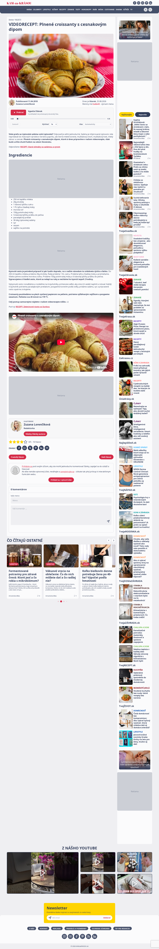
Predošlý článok (17, 457)
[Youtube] (138, 3)
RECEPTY (62, 10)
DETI (136, 494)
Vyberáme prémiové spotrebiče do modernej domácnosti (140, 677)
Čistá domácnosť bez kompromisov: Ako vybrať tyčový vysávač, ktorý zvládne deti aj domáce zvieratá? (142, 720)
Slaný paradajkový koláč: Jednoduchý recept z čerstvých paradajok (142, 348)
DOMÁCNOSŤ (140, 536)
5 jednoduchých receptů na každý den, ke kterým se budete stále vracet (142, 388)
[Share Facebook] (19, 448)
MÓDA (100, 10)
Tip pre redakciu (122, 928)
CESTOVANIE (109, 10)
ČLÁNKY (137, 403)
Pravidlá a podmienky (76, 928)
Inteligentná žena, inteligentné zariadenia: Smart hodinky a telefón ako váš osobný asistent (142, 431)
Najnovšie (143, 115)
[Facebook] (134, 3)
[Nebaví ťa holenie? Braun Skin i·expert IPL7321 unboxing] (98, 884)
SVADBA (119, 10)
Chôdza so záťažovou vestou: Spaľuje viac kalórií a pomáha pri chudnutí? (141, 186)
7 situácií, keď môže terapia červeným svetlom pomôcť (141, 286)
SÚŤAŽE (126, 10)
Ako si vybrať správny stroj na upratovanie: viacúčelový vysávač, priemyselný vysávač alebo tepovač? (141, 568)
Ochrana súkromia (101, 928)
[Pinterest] (146, 3)
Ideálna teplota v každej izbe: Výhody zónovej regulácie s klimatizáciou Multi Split (141, 655)
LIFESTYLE (47, 10)
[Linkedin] (150, 3)
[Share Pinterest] (35, 448)
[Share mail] (47, 448)
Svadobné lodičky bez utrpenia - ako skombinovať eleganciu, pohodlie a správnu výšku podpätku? (142, 245)
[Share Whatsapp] (24, 448)
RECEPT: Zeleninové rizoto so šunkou (33, 306)
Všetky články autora (35, 434)
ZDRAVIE (71, 10)
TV (131, 10)
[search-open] (150, 10)
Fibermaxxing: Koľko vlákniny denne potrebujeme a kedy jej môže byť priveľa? (142, 219)
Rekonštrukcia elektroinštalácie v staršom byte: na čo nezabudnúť (141, 596)
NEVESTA (138, 235)
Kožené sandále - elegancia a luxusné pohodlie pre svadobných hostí (142, 264)
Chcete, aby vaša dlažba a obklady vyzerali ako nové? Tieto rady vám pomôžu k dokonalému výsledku (141, 546)
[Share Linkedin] (41, 448)
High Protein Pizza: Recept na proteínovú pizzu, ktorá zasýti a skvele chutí (142, 329)
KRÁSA (29, 10)
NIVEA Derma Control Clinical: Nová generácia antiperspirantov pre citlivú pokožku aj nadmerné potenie (141, 477)
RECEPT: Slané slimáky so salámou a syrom (40, 147)
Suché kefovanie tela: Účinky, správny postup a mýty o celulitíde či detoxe (142, 202)
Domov (11, 19)
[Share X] (30, 448)
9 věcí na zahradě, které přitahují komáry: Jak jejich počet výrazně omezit (142, 370)
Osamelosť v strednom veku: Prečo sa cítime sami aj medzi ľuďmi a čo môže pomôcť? (141, 168)
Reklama (57, 928)
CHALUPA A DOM (141, 627)
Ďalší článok (106, 457)
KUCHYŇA (138, 670)
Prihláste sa (27, 466)
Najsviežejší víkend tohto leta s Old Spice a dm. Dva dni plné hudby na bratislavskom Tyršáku (142, 149)
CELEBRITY (37, 10)
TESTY (78, 10)
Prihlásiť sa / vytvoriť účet (61, 480)
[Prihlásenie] (145, 10)
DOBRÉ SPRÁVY (140, 447)
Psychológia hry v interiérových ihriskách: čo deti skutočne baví (142, 501)
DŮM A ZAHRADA (141, 362)
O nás (31, 928)
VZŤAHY (55, 10)
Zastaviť (15, 124)
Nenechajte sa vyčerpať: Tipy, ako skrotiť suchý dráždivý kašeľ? (142, 410)
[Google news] (88, 936)
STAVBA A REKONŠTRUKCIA (141, 586)
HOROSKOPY (86, 10)
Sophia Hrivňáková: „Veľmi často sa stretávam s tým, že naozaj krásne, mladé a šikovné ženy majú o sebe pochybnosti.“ (142, 128)
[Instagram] (142, 3)
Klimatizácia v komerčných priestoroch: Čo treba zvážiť (141, 613)
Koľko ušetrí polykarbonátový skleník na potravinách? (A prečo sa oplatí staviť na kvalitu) (141, 521)
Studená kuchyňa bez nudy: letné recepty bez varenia (142, 694)
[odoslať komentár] (108, 521)
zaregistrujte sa (67, 471)
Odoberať (106, 918)
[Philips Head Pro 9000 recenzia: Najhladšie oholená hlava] (134, 862)
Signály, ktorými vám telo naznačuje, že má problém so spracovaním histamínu (142, 306)
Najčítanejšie (127, 115)
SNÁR (95, 10)
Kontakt (43, 928)
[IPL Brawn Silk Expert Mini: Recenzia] (134, 884)
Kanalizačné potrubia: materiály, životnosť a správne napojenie (139, 636)
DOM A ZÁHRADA (141, 512)
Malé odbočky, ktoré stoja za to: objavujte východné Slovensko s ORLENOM (141, 456)
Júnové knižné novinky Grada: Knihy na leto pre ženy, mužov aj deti (141, 739)
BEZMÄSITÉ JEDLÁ (142, 688)
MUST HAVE (139, 257)
